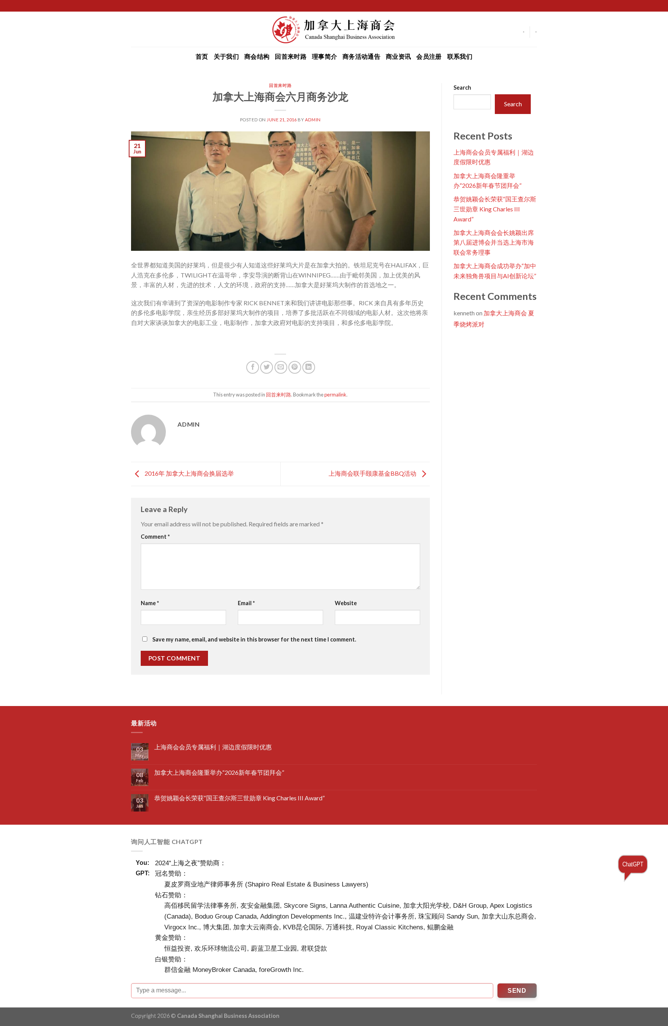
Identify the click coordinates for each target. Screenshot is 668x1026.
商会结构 (256, 56)
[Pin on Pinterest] (294, 367)
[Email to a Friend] (280, 367)
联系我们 (459, 56)
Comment (155, 536)
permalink (335, 394)
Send (517, 990)
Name (150, 603)
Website (346, 603)
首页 (202, 56)
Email (246, 603)
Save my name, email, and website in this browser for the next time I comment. (254, 639)
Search (462, 87)
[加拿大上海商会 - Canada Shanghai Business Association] (334, 29)
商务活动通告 (361, 56)
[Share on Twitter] (266, 367)
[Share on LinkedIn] (308, 367)
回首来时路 (291, 56)
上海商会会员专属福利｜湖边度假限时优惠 (213, 746)
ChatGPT (632, 864)
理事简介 (324, 56)
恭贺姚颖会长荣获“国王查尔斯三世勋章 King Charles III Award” (494, 208)
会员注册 (428, 56)
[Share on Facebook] (252, 367)
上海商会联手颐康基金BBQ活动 (373, 473)
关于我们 (226, 56)
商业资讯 (398, 56)
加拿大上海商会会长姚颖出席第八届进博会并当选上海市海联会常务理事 (493, 242)
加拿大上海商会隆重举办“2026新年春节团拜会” (219, 772)
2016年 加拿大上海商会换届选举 (188, 473)
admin (313, 119)
